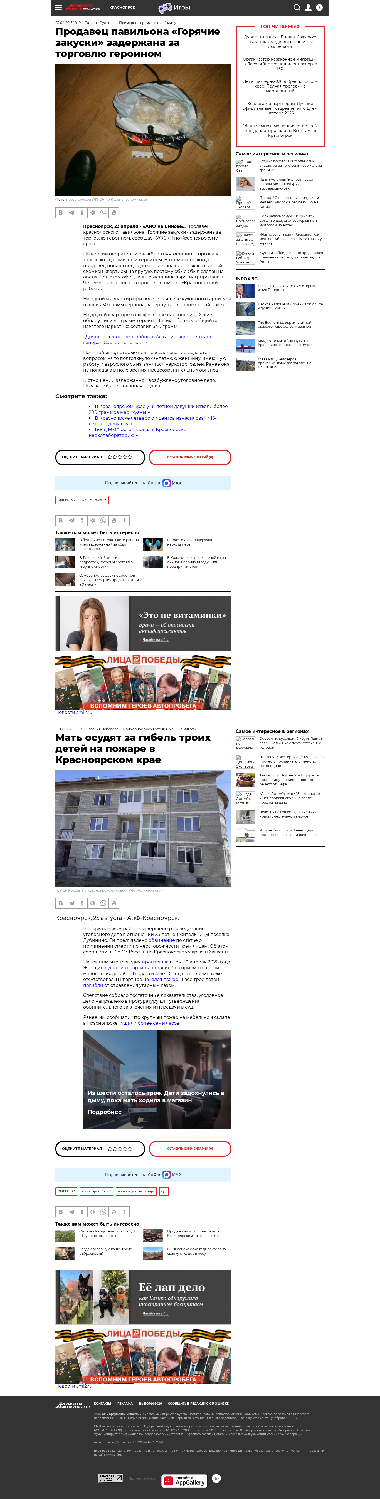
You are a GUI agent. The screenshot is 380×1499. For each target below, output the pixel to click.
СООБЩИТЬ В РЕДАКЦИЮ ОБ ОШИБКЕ (198, 1403)
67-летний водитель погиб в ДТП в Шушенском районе (108, 1233)
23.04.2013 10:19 (68, 23)
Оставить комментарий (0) (190, 457)
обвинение (162, 940)
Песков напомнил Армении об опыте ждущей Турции (290, 306)
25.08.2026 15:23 (68, 729)
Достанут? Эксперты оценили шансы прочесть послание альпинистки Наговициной (292, 761)
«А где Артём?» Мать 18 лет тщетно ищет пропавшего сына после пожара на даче (290, 798)
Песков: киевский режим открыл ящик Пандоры (286, 288)
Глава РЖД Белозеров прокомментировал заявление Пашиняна (284, 363)
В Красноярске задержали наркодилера (190, 542)
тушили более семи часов (149, 1023)
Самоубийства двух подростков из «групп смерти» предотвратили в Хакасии (109, 579)
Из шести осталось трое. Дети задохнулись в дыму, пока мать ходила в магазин (156, 1097)
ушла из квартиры (128, 967)
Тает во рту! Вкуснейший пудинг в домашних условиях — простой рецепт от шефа (289, 779)
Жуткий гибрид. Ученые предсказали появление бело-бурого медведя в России (292, 257)
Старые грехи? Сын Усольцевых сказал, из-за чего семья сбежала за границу (291, 165)
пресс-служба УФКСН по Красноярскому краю (107, 199)
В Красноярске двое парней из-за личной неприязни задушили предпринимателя (196, 562)
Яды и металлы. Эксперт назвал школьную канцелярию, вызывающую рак (287, 183)
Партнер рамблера (142, 1478)
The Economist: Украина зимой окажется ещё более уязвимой (284, 324)
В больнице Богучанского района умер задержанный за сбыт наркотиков (109, 544)
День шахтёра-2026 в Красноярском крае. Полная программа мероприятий (280, 86)
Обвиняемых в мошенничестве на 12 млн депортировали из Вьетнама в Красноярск (280, 131)
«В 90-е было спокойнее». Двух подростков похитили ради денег (289, 832)
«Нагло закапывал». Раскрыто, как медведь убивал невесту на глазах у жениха (291, 238)
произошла (155, 962)
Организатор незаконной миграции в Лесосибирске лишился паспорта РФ (280, 64)
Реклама (125, 1403)
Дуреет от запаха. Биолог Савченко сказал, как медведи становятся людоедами (280, 42)
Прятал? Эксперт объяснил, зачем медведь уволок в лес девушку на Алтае (289, 202)
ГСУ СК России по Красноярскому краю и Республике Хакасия (110, 890)
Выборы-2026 (150, 1403)
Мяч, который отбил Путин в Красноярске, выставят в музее (285, 343)
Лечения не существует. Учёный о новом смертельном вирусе (289, 814)
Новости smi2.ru (73, 712)
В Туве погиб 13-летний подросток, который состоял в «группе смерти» (106, 562)
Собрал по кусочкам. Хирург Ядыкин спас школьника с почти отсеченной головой (292, 743)
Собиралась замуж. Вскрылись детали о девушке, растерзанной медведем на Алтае (288, 220)
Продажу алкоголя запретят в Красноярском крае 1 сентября (194, 1233)
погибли (93, 985)
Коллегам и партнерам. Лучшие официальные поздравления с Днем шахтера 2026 (280, 108)
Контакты (102, 1403)
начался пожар (160, 979)
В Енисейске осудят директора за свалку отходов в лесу (196, 1251)
